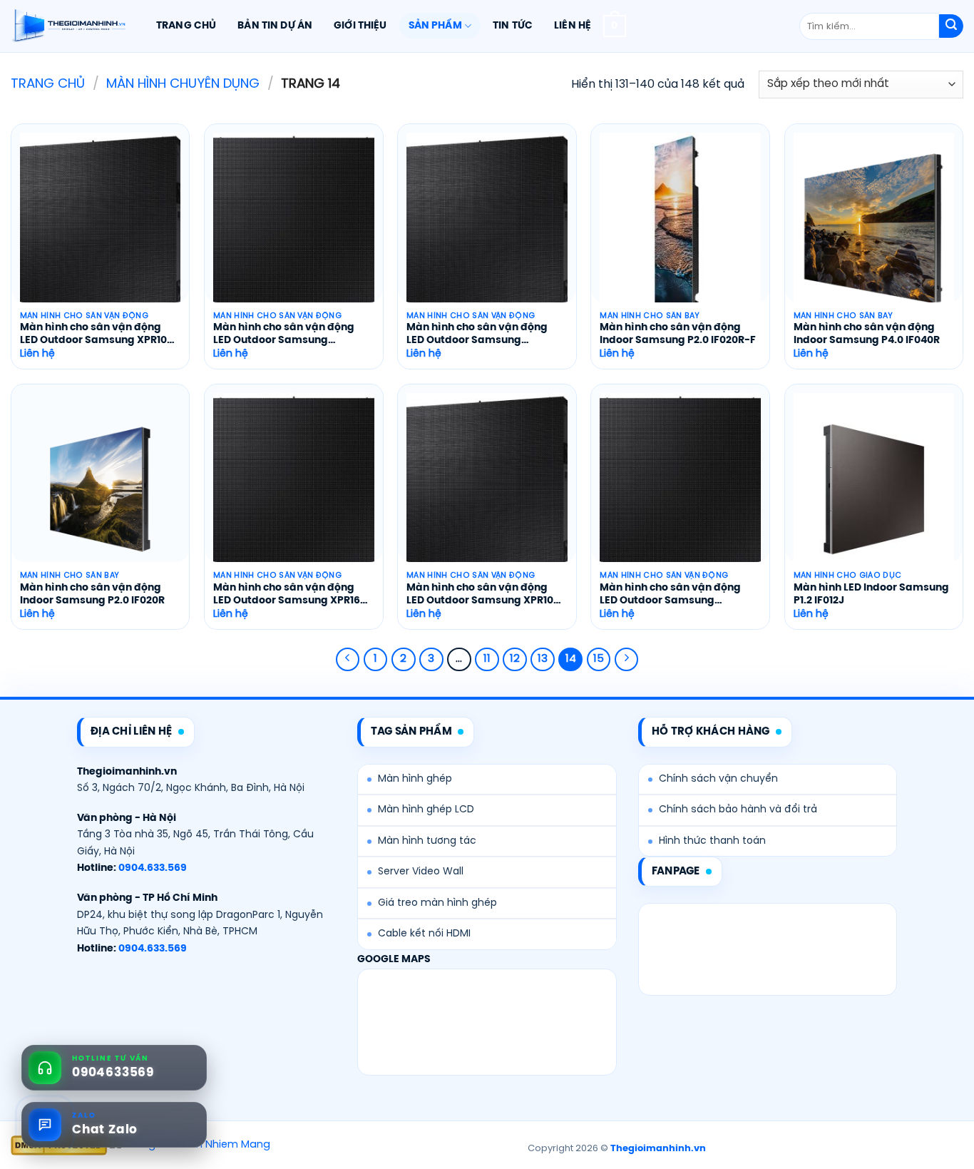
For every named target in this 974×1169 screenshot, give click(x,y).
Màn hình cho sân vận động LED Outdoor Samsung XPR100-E (99, 334)
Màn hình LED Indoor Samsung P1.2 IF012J (871, 594)
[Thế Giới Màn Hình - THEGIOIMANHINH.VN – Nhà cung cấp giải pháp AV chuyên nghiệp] (68, 26)
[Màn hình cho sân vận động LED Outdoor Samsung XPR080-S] (680, 489)
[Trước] (348, 660)
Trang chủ (186, 25)
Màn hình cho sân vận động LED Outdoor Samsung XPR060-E (477, 334)
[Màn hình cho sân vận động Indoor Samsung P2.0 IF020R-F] (680, 229)
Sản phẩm (435, 25)
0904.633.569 (152, 868)
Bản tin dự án (274, 25)
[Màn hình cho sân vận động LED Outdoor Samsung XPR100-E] (100, 229)
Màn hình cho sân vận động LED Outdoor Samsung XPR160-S (292, 595)
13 (543, 659)
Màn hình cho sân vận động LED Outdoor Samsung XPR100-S (485, 595)
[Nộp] (951, 26)
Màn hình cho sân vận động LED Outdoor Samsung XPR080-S (670, 595)
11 (487, 659)
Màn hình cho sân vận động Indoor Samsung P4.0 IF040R (867, 334)
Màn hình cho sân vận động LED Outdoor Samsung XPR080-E (283, 334)
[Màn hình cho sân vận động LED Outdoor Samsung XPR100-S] (487, 489)
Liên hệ (572, 25)
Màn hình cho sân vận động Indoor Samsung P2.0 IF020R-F (678, 334)
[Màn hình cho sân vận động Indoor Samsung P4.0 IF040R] (874, 229)
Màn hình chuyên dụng (183, 84)
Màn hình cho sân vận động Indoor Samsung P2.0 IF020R (92, 594)
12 (515, 659)
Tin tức (513, 25)
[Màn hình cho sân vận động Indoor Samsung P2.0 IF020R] (100, 489)
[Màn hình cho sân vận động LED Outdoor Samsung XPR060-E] (487, 229)
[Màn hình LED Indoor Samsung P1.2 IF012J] (874, 489)
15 (598, 659)
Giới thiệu (360, 25)
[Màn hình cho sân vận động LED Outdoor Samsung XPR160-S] (294, 489)
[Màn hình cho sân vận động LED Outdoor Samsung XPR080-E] (294, 229)
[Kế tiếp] (627, 660)
